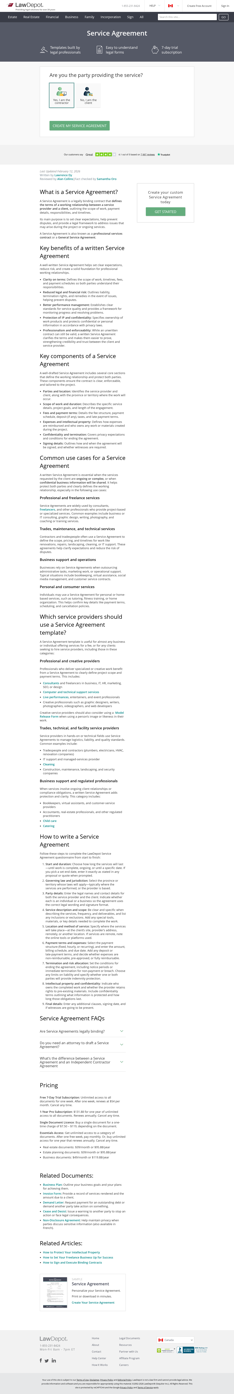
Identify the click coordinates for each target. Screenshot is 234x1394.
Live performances (56, 697)
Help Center (99, 1358)
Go (223, 17)
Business (71, 17)
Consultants (51, 683)
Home (95, 1338)
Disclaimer (94, 1379)
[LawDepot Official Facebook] (42, 1360)
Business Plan (52, 1185)
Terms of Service (145, 1387)
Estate (12, 17)
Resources (125, 1345)
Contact (96, 1351)
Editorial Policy (124, 1379)
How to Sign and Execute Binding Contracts (72, 1262)
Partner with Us (128, 1351)
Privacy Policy (106, 1379)
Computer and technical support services (71, 692)
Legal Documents (129, 1338)
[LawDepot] (25, 4)
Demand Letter (53, 1202)
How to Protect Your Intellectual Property (71, 1252)
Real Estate (31, 17)
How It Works (100, 1365)
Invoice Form (52, 1193)
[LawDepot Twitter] (48, 1361)
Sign (130, 17)
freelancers (47, 509)
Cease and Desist (54, 1211)
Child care (50, 821)
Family (89, 17)
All (141, 17)
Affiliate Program (129, 1358)
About (95, 1345)
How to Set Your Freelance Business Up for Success (78, 1257)
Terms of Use (83, 1379)
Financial (52, 17)
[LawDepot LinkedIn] (54, 1360)
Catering (48, 826)
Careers (124, 1365)
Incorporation (111, 17)
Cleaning (49, 764)
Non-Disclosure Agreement (61, 1220)
